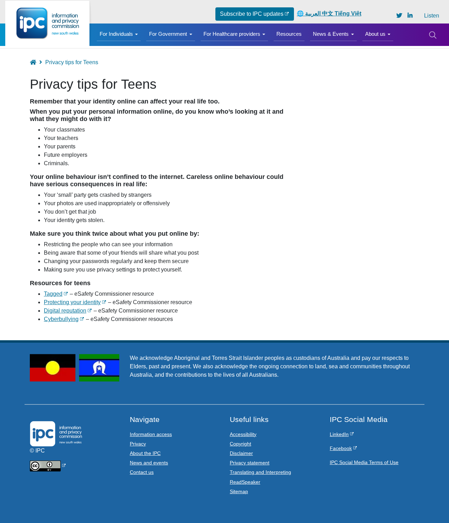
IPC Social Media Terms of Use (364, 462)
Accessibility (243, 434)
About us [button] (375, 34)
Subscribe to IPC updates (251, 14)
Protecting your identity (72, 302)
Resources (289, 34)
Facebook (341, 448)
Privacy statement (249, 462)
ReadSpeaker (245, 482)
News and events (149, 462)
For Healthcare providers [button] (231, 34)
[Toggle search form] (432, 35)
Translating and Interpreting (260, 472)
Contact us (142, 472)
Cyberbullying (61, 319)
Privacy (138, 444)
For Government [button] (168, 34)
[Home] (47, 23)
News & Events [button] (331, 34)
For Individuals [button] (116, 34)
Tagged (53, 294)
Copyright (240, 444)
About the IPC (145, 453)
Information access (151, 434)
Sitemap (239, 491)
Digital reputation (65, 311)
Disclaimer (241, 453)
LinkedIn (339, 434)
